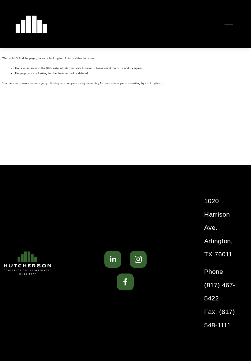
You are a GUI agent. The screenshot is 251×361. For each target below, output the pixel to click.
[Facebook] (125, 282)
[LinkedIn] (112, 259)
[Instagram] (138, 259)
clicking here (57, 83)
